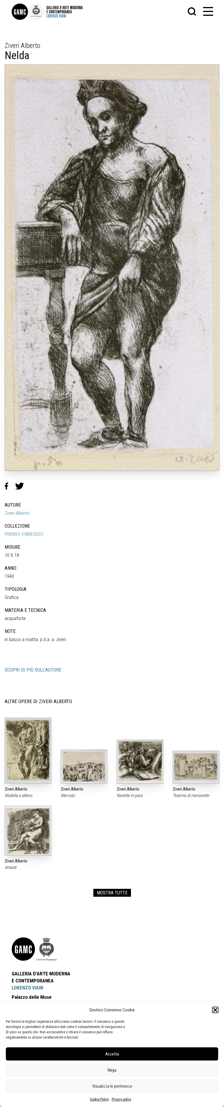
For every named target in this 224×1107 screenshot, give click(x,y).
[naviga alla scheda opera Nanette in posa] (140, 761)
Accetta (112, 1054)
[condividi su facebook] (10, 486)
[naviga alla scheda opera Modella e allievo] (28, 750)
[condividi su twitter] (22, 486)
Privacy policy (121, 1099)
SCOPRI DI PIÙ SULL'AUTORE (33, 670)
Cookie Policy (99, 1099)
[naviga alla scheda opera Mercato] (84, 766)
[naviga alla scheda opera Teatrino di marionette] (196, 767)
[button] (215, 1010)
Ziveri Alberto (17, 513)
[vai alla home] (23, 949)
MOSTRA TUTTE (112, 893)
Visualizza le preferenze (112, 1086)
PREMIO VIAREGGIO (24, 534)
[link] (20, 12)
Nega (112, 1070)
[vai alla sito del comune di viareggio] (46, 949)
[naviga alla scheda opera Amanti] (28, 830)
